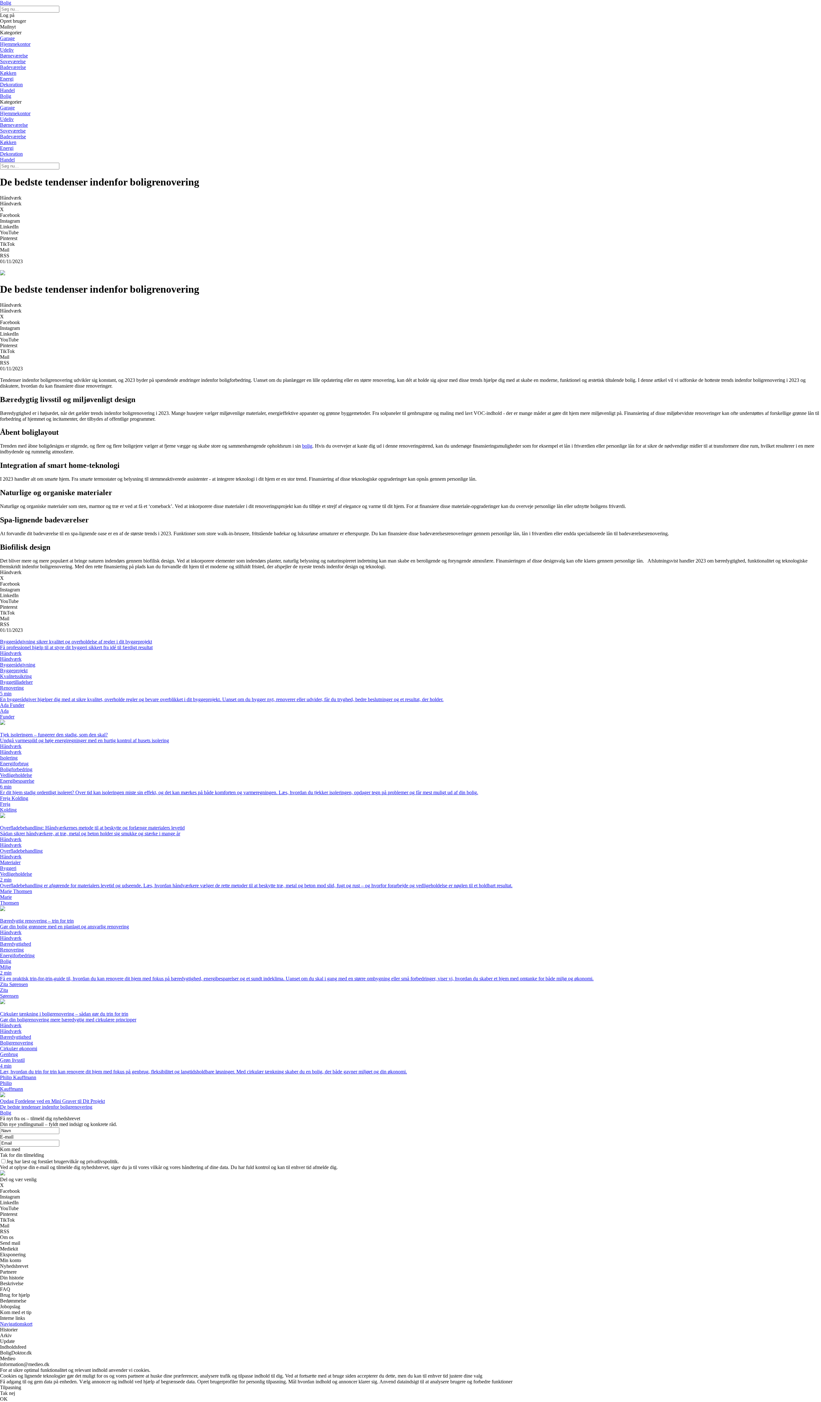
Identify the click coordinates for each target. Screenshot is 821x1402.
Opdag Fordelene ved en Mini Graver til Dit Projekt (52, 1101)
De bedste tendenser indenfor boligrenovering (46, 1107)
